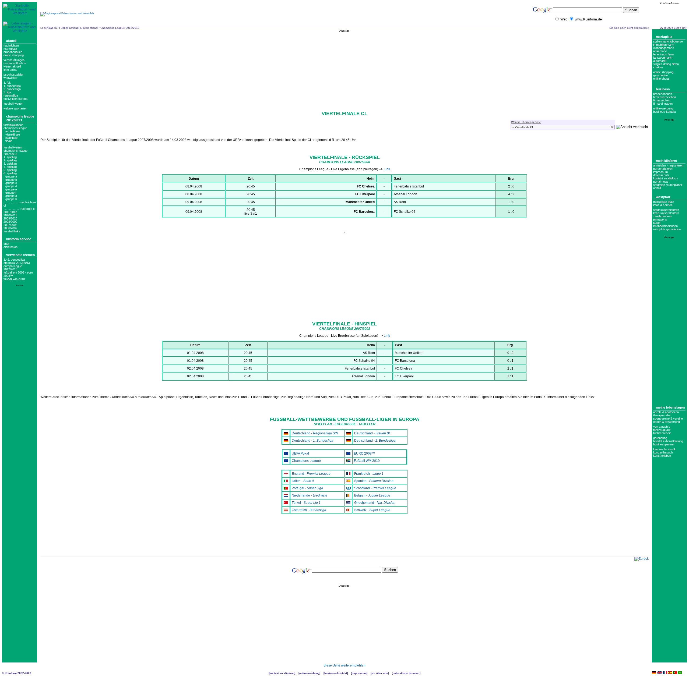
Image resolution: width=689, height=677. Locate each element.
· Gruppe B (10, 179)
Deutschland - (315, 433)
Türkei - (306, 503)
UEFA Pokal (300, 453)
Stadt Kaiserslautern (666, 209)
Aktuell (11, 41)
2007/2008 (10, 224)
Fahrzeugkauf (661, 429)
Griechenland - (374, 503)
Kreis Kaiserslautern (666, 213)
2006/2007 (10, 228)
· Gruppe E (10, 189)
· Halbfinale (10, 137)
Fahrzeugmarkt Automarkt (662, 59)
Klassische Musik (664, 449)
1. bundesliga (12, 85)
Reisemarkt (660, 51)
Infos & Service (663, 205)
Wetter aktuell (12, 66)
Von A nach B (661, 426)
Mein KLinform (666, 161)
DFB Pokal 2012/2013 (16, 262)
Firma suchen (661, 100)
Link (387, 169)
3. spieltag (10, 163)
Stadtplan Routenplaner (667, 184)
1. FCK (7, 82)
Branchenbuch (12, 52)
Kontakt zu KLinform (665, 178)
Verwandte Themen (20, 255)
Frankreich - (369, 474)
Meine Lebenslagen (670, 407)
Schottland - (375, 488)
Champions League (306, 461)
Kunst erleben (662, 455)
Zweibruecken (662, 216)
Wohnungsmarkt (663, 47)
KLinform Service (18, 239)
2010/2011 (10, 215)
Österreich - (309, 510)
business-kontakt (664, 111)
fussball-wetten (13, 103)
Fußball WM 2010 (14, 279)
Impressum (660, 171)
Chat (6, 243)
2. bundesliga (12, 89)
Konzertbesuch (663, 452)
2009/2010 (10, 218)
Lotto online (10, 69)
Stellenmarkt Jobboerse (668, 41)
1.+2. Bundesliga (14, 259)
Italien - (303, 481)
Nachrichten (11, 45)
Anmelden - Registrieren (668, 165)
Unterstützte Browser (406, 673)
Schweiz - (372, 510)
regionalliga (10, 95)
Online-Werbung (663, 108)
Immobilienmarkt (663, 44)
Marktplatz (10, 48)
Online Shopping (13, 55)
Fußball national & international (78, 27)
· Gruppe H (10, 199)
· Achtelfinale (11, 131)
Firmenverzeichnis (664, 97)
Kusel (656, 222)
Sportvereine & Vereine (668, 418)
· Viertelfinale (11, 134)
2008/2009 (10, 221)
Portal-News (661, 181)
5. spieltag (10, 170)
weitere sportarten (15, 108)
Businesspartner (663, 444)
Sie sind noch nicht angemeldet (629, 27)
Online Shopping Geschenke (663, 73)
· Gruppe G (10, 195)
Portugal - (307, 488)
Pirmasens (660, 219)
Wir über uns (379, 673)
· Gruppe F (9, 192)
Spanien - (373, 481)
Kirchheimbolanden (665, 226)
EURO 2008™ (364, 453)
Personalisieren (663, 168)
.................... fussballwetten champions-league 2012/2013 (15, 149)
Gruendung (660, 437)
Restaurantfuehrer (14, 63)
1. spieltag (10, 157)
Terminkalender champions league (15, 126)
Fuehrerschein (662, 433)
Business (663, 89)
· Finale (7, 141)
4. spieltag (10, 166)
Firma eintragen (663, 103)
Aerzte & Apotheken (666, 412)
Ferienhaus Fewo (663, 54)
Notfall (657, 188)
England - (311, 474)
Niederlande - (309, 495)
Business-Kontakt (335, 673)
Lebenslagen (48, 27)
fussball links (11, 231)
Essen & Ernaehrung (666, 421)
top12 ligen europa (15, 98)
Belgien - (372, 495)
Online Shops (661, 78)
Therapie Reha (661, 415)
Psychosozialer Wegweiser (13, 76)
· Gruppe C (10, 183)
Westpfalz (663, 197)
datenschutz (661, 175)
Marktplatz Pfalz (663, 201)
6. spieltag (10, 173)
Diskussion (10, 247)
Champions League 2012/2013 (20, 118)
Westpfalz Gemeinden (667, 229)
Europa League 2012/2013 (12, 267)
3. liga (7, 92)
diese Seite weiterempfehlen (344, 665)
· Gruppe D (10, 186)
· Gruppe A (10, 176)
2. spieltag (10, 160)
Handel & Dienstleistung (668, 441)
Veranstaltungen (13, 60)
